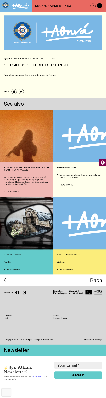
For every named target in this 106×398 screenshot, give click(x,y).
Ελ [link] (93, 6)
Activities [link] (55, 5)
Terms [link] (56, 315)
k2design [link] (97, 339)
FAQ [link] (6, 318)
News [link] (68, 5)
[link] (102, 162)
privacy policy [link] (38, 376)
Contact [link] (8, 315)
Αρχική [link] (7, 58)
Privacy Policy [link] (60, 318)
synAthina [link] (41, 5)
